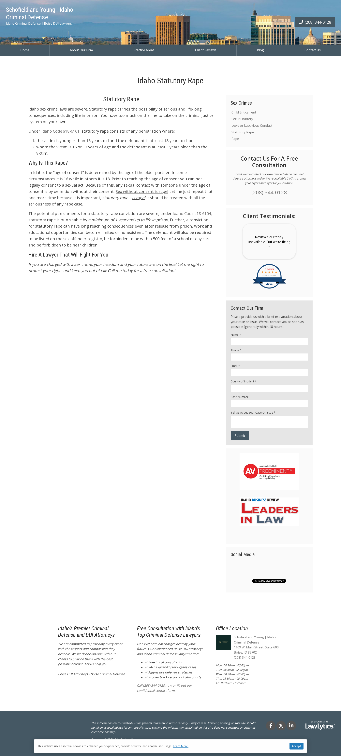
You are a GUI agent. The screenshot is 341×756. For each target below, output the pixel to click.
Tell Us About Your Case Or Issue (253, 412)
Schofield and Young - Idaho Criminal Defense (39, 13)
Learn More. (180, 746)
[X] (281, 725)
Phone (236, 350)
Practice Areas (143, 50)
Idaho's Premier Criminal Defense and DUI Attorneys (86, 631)
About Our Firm (81, 50)
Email (235, 366)
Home (24, 50)
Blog (260, 50)
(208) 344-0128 (318, 22)
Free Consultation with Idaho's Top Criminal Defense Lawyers (168, 631)
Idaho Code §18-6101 (60, 131)
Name (236, 335)
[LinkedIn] (291, 725)
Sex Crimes (241, 103)
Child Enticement (243, 112)
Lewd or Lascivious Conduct (251, 125)
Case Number (239, 397)
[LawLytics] (320, 725)
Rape (235, 139)
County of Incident (244, 381)
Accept (296, 746)
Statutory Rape (242, 132)
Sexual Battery (242, 119)
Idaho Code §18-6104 (192, 213)
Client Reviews (205, 50)
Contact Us (312, 50)
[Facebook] (270, 725)
